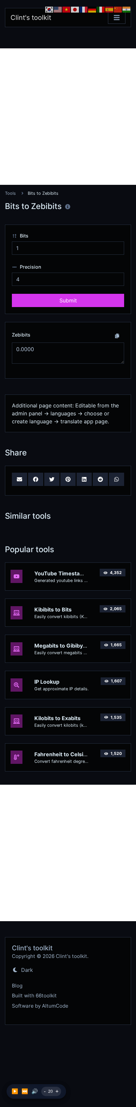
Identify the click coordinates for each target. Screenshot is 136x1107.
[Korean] (49, 9)
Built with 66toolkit (34, 995)
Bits (23, 235)
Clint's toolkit (31, 18)
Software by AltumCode (40, 1006)
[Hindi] (126, 9)
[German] (92, 9)
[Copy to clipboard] (117, 335)
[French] (84, 9)
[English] (58, 9)
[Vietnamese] (66, 9)
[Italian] (101, 9)
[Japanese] (75, 9)
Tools (10, 193)
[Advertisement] (68, 116)
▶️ (15, 1091)
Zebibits (21, 335)
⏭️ (24, 1091)
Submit (68, 300)
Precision (29, 267)
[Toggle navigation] (116, 17)
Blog (17, 985)
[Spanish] (109, 9)
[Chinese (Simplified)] (118, 9)
